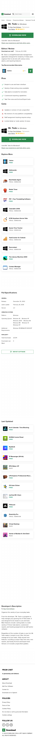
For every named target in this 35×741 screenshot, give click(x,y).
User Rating (11, 29)
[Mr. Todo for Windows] (4, 26)
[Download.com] (6, 14)
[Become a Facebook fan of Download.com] (3, 724)
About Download (7, 683)
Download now (19, 35)
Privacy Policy (6, 702)
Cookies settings (7, 715)
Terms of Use (6, 705)
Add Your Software (7, 686)
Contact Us (5, 689)
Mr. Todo (17, 24)
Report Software (19, 352)
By (14, 27)
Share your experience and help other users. (15, 43)
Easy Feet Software (8, 609)
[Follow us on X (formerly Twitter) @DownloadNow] (7, 724)
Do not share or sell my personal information (15, 712)
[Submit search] (13, 14)
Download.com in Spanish (9, 692)
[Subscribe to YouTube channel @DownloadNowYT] (11, 724)
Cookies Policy (6, 708)
